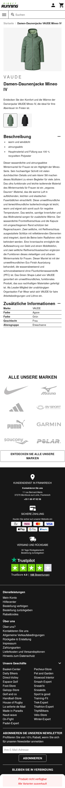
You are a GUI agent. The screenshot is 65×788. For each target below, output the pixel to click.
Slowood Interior (44, 677)
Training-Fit (41, 698)
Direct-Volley (10, 677)
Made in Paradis (13, 711)
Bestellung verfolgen (15, 606)
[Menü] (4, 15)
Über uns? (9, 627)
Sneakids (40, 690)
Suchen (20, 15)
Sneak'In (39, 686)
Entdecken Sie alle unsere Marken (32, 456)
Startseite (8, 23)
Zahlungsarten (12, 647)
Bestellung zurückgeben (32, 552)
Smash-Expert (42, 682)
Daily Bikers (10, 673)
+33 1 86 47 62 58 (32, 499)
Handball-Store (12, 698)
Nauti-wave (10, 715)
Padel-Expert (11, 723)
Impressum (9, 643)
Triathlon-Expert (44, 706)
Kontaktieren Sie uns (32, 488)
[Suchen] (13, 15)
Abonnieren (32, 758)
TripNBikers (41, 711)
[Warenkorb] (61, 5)
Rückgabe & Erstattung (17, 639)
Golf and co (10, 694)
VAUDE (12, 77)
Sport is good (42, 694)
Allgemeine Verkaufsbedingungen (24, 635)
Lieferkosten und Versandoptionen (24, 652)
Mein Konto (10, 598)
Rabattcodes (10, 614)
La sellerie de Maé (14, 706)
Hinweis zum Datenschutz (19, 656)
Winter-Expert (42, 719)
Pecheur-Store (43, 669)
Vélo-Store (40, 715)
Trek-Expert (41, 702)
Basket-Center (11, 669)
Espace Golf (10, 682)
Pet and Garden (43, 673)
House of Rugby (13, 702)
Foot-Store (9, 686)
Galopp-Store (11, 690)
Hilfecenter (9, 602)
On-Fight (8, 719)
